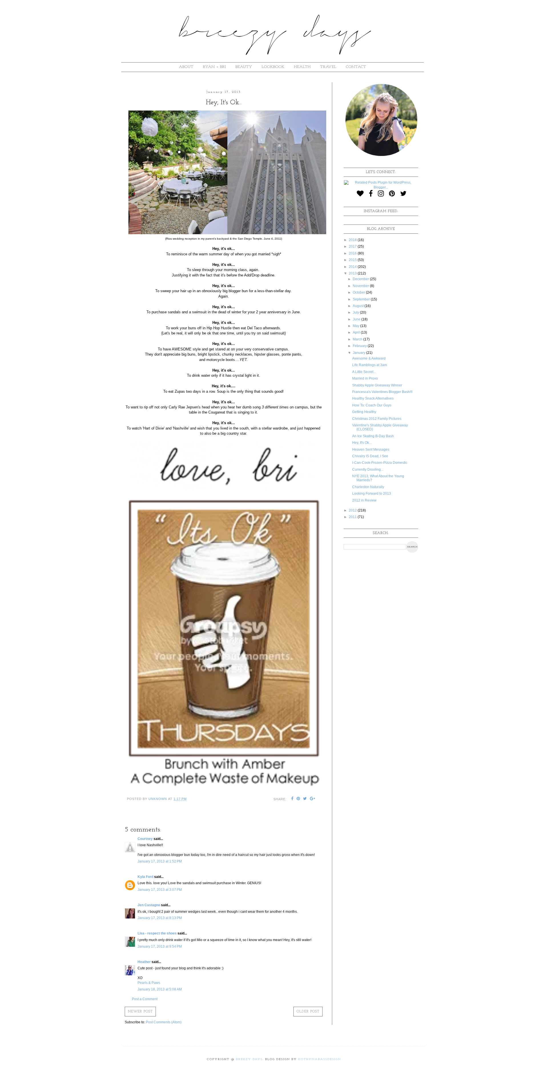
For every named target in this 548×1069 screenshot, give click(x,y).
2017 (353, 246)
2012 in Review (364, 500)
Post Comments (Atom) (164, 1022)
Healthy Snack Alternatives (373, 398)
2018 (353, 240)
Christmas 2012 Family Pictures (376, 419)
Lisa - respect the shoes (157, 933)
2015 (353, 260)
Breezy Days (249, 1059)
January (359, 353)
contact (356, 67)
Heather (144, 962)
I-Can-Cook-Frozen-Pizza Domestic (379, 463)
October (359, 292)
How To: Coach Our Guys (371, 405)
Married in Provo (365, 378)
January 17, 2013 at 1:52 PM (160, 861)
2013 (353, 273)
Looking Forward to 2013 (371, 494)
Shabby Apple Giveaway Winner (377, 385)
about (186, 67)
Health (302, 67)
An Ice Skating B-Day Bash (373, 436)
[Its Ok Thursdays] (224, 787)
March (358, 339)
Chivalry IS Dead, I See (370, 456)
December (361, 279)
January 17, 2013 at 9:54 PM (160, 946)
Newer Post (140, 1011)
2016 (353, 253)
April (357, 332)
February (360, 346)
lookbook (273, 67)
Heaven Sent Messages (370, 450)
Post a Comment (145, 999)
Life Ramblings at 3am (369, 365)
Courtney (145, 839)
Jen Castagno (149, 905)
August (358, 306)
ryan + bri (214, 67)
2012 (353, 510)
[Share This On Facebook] (292, 799)
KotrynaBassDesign (319, 1059)
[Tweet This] (305, 799)
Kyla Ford (145, 877)
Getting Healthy (364, 412)
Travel (328, 67)
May (356, 326)
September (362, 299)
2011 (353, 517)
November (361, 286)
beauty (243, 67)
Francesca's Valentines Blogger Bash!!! (382, 392)
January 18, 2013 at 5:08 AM (160, 989)
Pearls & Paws (149, 983)
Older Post (308, 1011)
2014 (353, 267)
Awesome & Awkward (369, 358)
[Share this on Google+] (312, 799)
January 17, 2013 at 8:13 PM (160, 918)
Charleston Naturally (368, 487)
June (357, 319)
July (356, 312)
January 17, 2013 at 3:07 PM (160, 890)
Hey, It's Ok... (362, 443)
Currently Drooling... (367, 470)
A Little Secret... (364, 372)
